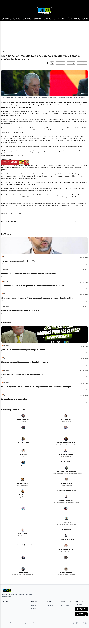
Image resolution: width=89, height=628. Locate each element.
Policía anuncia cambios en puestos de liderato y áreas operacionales (28, 273)
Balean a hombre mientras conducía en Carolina (20, 310)
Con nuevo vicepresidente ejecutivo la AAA (18, 261)
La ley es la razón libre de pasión (14, 399)
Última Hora (6, 18)
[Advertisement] (44, 34)
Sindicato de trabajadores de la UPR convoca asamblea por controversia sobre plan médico (37, 298)
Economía (27, 18)
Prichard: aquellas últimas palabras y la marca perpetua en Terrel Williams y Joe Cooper (36, 387)
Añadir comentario (80, 222)
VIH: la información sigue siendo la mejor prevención (22, 374)
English (33, 608)
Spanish (33, 605)
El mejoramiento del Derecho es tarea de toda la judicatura (24, 362)
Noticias (17, 18)
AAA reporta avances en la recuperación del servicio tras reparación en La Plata (32, 286)
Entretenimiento (60, 18)
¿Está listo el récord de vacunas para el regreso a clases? (23, 350)
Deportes (48, 18)
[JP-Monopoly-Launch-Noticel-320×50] (44, 162)
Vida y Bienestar (74, 18)
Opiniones (37, 18)
